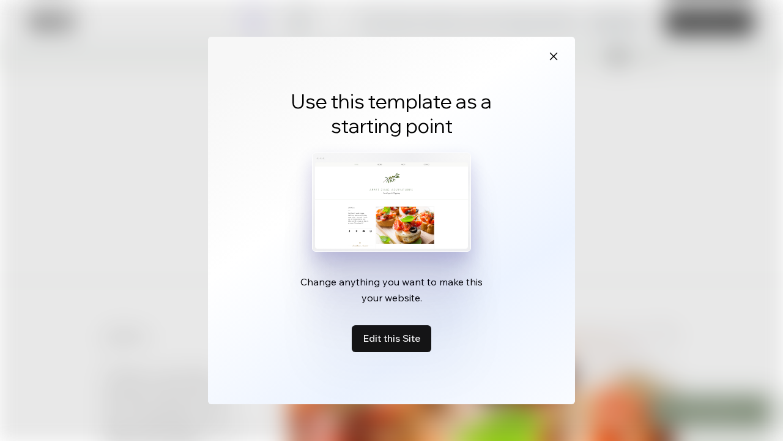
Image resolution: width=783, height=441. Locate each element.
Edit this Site (391, 338)
